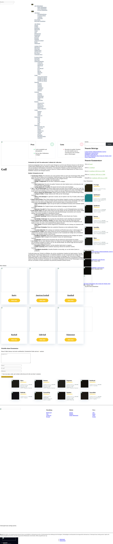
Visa (47, 414)
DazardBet (93, 392)
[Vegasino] (61, 387)
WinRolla (22, 392)
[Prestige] (88, 191)
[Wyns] (88, 244)
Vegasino (69, 380)
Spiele (93, 414)
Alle (93, 412)
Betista (45, 380)
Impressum (62, 539)
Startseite (5, 542)
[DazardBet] (84, 399)
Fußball (71, 414)
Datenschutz (63, 540)
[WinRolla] (15, 399)
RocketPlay (46, 392)
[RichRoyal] (84, 387)
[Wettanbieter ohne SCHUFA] (9, 540)
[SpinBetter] (88, 212)
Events (94, 416)
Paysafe (48, 416)
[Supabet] (61, 399)
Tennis (70, 415)
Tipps (93, 415)
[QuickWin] (88, 234)
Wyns (21, 380)
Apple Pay (48, 415)
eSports (71, 412)
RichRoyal (92, 380)
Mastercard (49, 412)
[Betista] (88, 223)
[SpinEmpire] (88, 201)
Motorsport (75, 415)
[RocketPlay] (38, 399)
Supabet (68, 392)
